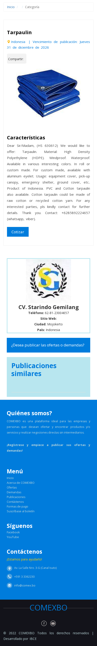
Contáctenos (15, 502)
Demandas (14, 492)
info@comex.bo (24, 585)
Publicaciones (16, 497)
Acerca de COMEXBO (21, 483)
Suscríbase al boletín (21, 511)
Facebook (13, 532)
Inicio (11, 7)
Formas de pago (17, 506)
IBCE (33, 638)
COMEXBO (54, 607)
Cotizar (18, 231)
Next (82, 88)
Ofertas (12, 487)
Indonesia (18, 42)
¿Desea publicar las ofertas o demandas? (47, 345)
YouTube (13, 537)
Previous (14, 88)
